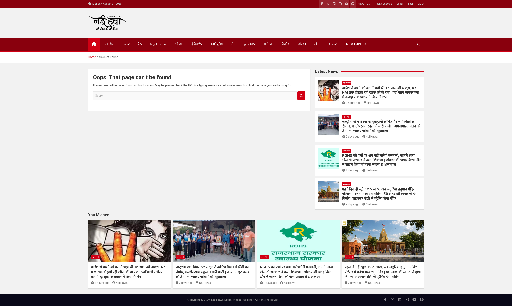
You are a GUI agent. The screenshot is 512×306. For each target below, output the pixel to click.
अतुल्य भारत (156, 44)
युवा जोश (248, 44)
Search (301, 95)
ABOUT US (364, 3)
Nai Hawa (373, 102)
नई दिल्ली (346, 83)
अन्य (330, 44)
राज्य (123, 44)
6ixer (410, 3)
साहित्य (178, 44)
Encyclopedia (355, 44)
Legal (400, 3)
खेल (233, 44)
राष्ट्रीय (109, 44)
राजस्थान (346, 117)
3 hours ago (353, 102)
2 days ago (352, 136)
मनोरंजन (269, 44)
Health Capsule (383, 3)
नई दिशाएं (195, 44)
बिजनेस (286, 44)
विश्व (140, 44)
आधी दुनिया (217, 44)
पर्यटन (317, 44)
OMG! (421, 3)
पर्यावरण (302, 44)
